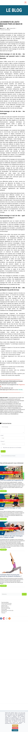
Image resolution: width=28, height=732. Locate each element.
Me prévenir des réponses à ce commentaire (12, 447)
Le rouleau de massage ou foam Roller (10, 508)
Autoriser (15, 730)
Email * (2, 435)
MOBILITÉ (3, 605)
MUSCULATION (4, 607)
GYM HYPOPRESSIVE (5, 603)
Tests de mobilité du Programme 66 (11, 480)
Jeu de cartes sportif (5, 604)
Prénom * (3, 441)
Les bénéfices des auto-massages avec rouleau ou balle (11, 536)
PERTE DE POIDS (4, 608)
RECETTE (3, 611)
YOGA (2, 612)
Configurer (15, 725)
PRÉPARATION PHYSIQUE (6, 610)
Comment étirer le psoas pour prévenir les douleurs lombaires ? (10, 575)
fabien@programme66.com (7, 389)
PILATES (3, 609)
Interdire (15, 727)
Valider (3, 451)
